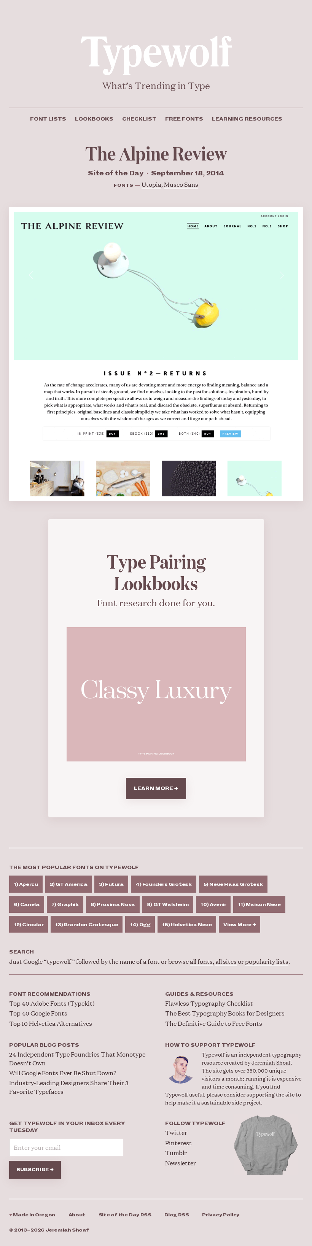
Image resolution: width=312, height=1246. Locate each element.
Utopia (151, 184)
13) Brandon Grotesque (86, 924)
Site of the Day (125, 1215)
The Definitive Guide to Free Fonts (213, 1023)
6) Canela (27, 904)
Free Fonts (184, 119)
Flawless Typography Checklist (209, 1003)
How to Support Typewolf (210, 1045)
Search (21, 952)
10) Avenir (213, 904)
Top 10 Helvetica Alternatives (50, 1023)
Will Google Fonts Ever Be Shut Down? (62, 1072)
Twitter (176, 1132)
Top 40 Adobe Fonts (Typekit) (52, 1003)
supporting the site (270, 1094)
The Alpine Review (156, 152)
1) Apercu (26, 884)
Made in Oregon (32, 1215)
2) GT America (69, 884)
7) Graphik (65, 904)
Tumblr (176, 1152)
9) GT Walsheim (168, 904)
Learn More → (156, 788)
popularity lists (266, 961)
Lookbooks (94, 119)
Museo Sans (181, 184)
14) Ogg (140, 924)
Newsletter (180, 1163)
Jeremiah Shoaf (271, 1062)
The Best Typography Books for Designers (225, 1013)
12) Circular (28, 924)
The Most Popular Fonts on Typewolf (74, 867)
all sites (226, 961)
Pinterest (178, 1142)
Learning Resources (247, 119)
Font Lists (48, 119)
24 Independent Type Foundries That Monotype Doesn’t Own (77, 1058)
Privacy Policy (220, 1215)
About (76, 1215)
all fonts (201, 961)
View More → (239, 924)
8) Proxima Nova (113, 904)
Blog (176, 1215)
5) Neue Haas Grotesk (233, 884)
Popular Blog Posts (44, 1045)
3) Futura (111, 884)
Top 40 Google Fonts (38, 1013)
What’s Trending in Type (156, 85)
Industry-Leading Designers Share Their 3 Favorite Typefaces (69, 1086)
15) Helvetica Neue (187, 924)
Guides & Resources (199, 994)
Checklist (139, 119)
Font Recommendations (50, 994)
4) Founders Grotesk (163, 884)
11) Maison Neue (259, 904)
